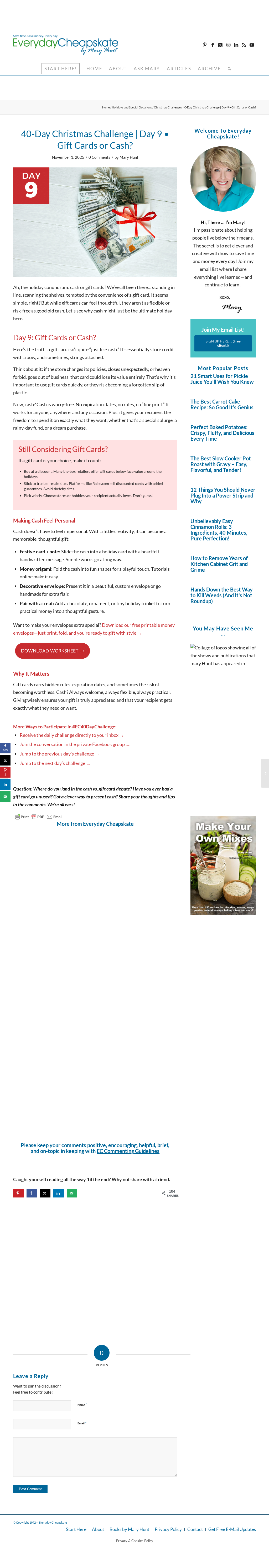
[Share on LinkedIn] (58, 1193)
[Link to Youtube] (252, 45)
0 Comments (99, 157)
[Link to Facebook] (212, 45)
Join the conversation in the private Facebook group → (75, 744)
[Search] (227, 68)
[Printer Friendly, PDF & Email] (38, 817)
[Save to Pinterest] (18, 1193)
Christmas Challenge (167, 107)
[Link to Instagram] (228, 45)
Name (82, 1405)
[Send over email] (72, 1193)
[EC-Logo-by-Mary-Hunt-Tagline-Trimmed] (65, 45)
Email (81, 1423)
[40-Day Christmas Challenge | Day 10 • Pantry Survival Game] (265, 773)
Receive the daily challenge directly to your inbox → (72, 735)
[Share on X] (45, 1193)
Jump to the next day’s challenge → (55, 763)
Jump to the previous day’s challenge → (60, 754)
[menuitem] (60, 68)
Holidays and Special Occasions (132, 107)
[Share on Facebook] (32, 1193)
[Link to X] (220, 45)
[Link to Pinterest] (205, 45)
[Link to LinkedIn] (236, 45)
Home (106, 107)
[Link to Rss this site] (244, 45)
